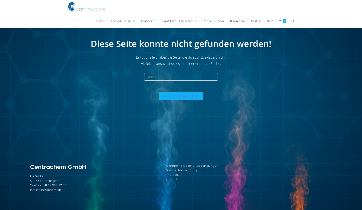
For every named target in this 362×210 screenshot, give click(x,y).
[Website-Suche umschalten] (293, 21)
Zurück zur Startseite (181, 96)
